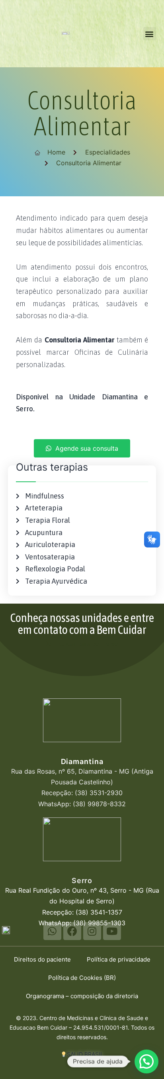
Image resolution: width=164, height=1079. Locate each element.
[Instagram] (92, 931)
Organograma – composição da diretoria (82, 996)
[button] (149, 33)
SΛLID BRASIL (85, 1054)
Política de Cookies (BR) (82, 977)
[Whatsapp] (52, 931)
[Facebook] (72, 931)
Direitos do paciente (42, 959)
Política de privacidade (118, 959)
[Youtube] (112, 931)
